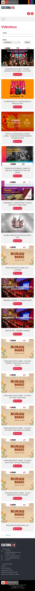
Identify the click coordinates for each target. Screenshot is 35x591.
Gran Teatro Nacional (5, 568)
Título (5, 33)
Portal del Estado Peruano (6, 570)
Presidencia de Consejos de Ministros (9, 572)
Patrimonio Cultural (28, 2)
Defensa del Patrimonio (33, 2)
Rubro (5, 40)
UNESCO (3, 566)
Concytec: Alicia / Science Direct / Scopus (10, 574)
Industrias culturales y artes (30, 2)
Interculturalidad (31, 2)
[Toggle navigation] (3, 19)
